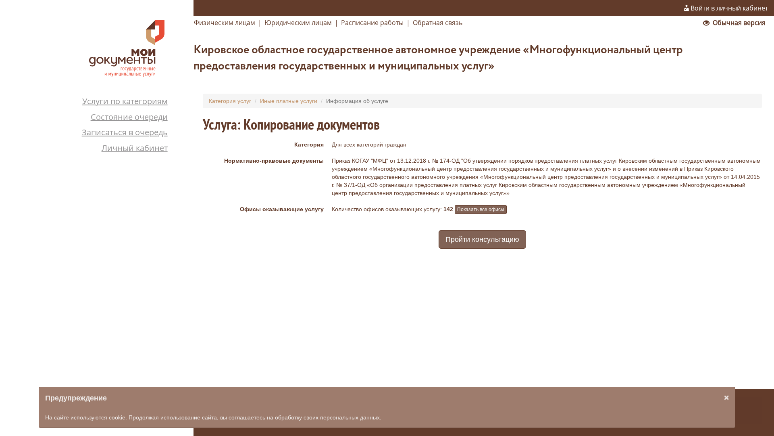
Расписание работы (372, 22)
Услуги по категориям (125, 101)
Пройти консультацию (482, 239)
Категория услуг (230, 101)
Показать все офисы (480, 209)
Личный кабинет (135, 148)
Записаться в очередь (125, 132)
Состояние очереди (129, 116)
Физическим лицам (224, 22)
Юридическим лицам (298, 22)
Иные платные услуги (288, 101)
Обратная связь (437, 22)
